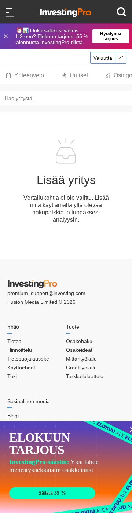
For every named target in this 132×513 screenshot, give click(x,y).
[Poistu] (6, 36)
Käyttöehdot (21, 367)
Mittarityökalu (81, 359)
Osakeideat (79, 350)
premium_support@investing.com (46, 293)
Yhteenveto (29, 75)
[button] (69, 36)
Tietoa (14, 341)
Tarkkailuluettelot (85, 376)
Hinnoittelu (19, 350)
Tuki (12, 376)
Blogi (13, 415)
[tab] (25, 75)
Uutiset (79, 75)
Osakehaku (79, 341)
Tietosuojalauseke (28, 359)
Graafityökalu (81, 367)
